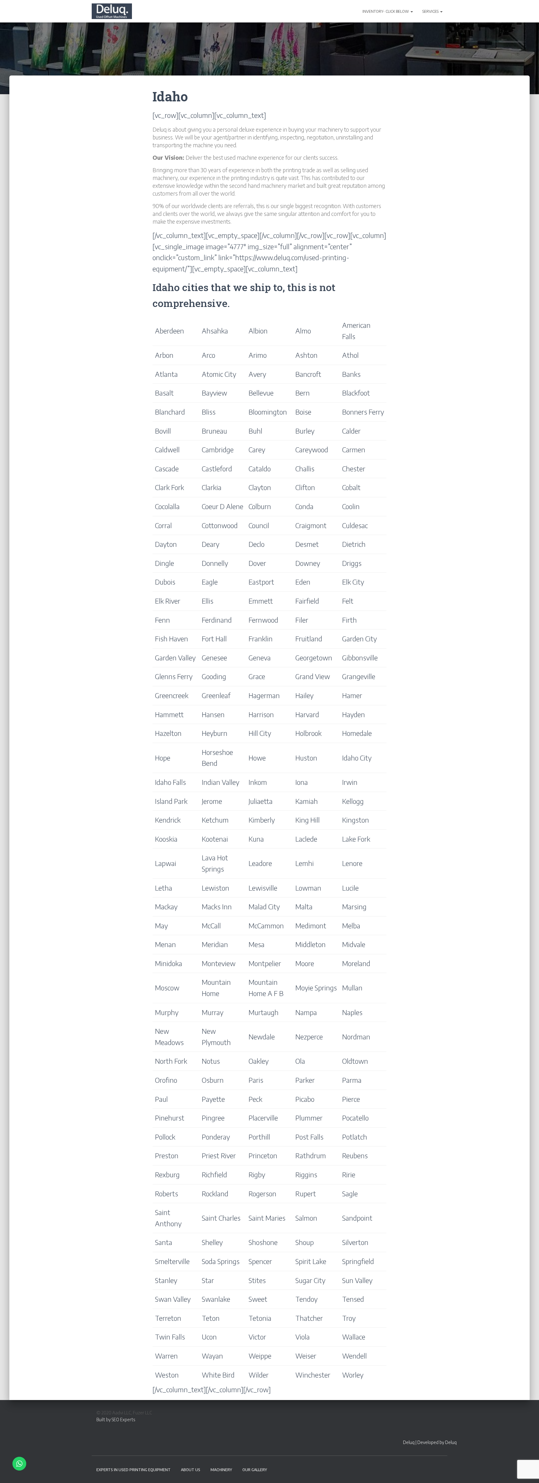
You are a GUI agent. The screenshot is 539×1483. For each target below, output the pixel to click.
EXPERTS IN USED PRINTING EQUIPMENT (133, 1469)
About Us (190, 1469)
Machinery (221, 1469)
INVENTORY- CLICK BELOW (386, 11)
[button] (411, 11)
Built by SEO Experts (115, 1419)
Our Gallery (254, 1469)
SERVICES (430, 11)
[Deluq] (112, 11)
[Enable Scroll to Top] (527, 1470)
